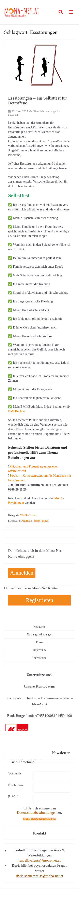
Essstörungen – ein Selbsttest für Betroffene (37, 100)
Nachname (16, 785)
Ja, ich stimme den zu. (39, 810)
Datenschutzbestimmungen (37, 812)
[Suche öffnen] (61, 12)
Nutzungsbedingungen (39, 634)
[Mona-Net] (22, 12)
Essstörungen (40, 520)
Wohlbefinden (28, 515)
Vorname (14, 773)
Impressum (39, 650)
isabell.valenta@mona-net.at (40, 860)
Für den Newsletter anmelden (39, 819)
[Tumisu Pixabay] (39, 66)
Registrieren (39, 600)
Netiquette (39, 626)
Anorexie (26, 520)
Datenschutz (39, 657)
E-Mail (13, 797)
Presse (39, 642)
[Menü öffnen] (70, 12)
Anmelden (21, 573)
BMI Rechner (17, 411)
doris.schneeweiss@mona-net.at (39, 876)
